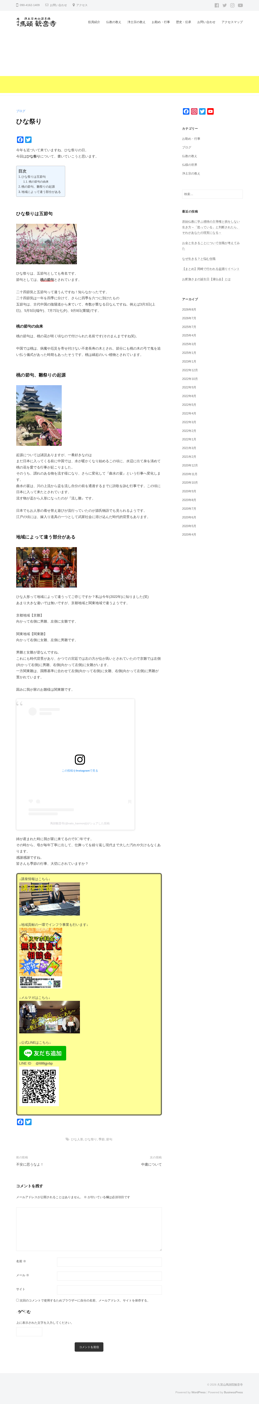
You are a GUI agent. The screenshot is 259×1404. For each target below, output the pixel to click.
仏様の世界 (189, 164)
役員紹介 (94, 22)
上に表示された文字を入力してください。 (45, 1322)
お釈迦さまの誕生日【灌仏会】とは (206, 279)
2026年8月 (189, 309)
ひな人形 (77, 1139)
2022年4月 (189, 413)
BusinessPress (233, 1392)
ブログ (20, 111)
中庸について (151, 1164)
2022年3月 (189, 422)
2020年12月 (190, 465)
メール (22, 1275)
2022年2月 (189, 430)
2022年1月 (189, 439)
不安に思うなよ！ (30, 1164)
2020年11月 (189, 474)
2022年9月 (189, 387)
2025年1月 (189, 352)
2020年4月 (189, 534)
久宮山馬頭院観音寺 (230, 1384)
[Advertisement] (129, 64)
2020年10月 (190, 482)
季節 (102, 1139)
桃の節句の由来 (39, 181)
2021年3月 (189, 448)
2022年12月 (190, 370)
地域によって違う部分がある (41, 191)
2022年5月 (189, 404)
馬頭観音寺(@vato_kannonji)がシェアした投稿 (80, 823)
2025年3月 (189, 344)
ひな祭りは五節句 (33, 176)
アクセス (82, 5)
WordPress (198, 1392)
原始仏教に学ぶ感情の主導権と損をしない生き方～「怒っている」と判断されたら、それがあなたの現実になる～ (211, 227)
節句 (109, 1139)
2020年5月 (189, 526)
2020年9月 (189, 491)
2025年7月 (189, 327)
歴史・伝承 (183, 22)
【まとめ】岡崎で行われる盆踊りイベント (211, 269)
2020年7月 (189, 508)
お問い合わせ (58, 5)
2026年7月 (189, 318)
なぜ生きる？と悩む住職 (198, 258)
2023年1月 (189, 361)
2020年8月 (189, 500)
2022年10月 (190, 379)
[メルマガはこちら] (49, 1017)
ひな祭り (91, 1139)
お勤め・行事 (161, 22)
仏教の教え (113, 22)
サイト (20, 1289)
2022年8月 (189, 396)
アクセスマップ (232, 22)
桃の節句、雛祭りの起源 (38, 186)
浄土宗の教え (136, 22)
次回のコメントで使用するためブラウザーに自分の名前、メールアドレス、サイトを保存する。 (85, 1300)
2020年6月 (189, 517)
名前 (21, 1261)
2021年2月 (189, 456)
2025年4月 (189, 335)
